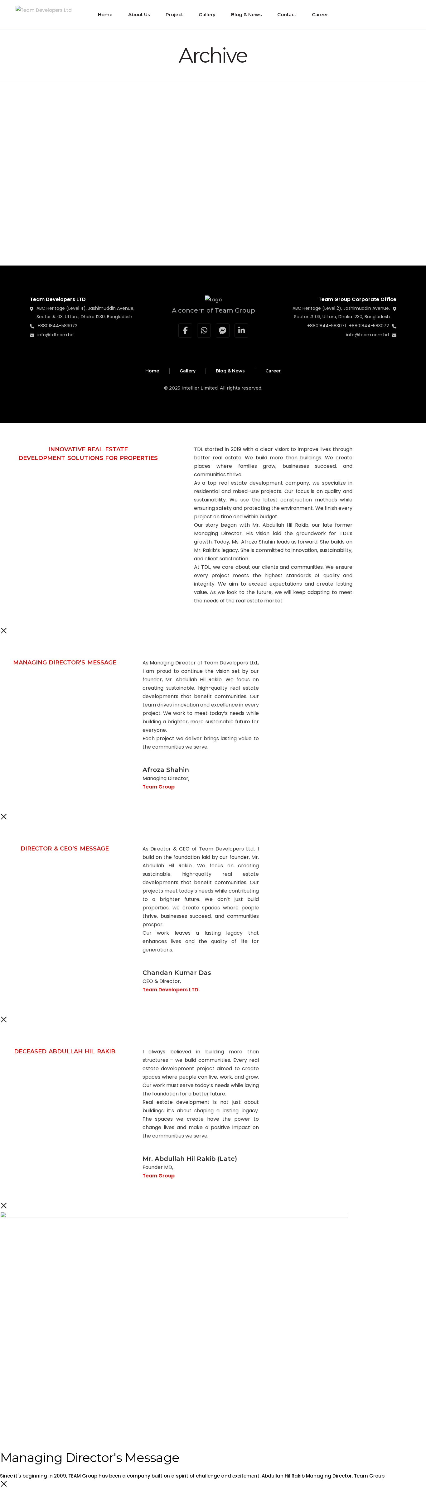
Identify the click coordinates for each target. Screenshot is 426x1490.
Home (152, 371)
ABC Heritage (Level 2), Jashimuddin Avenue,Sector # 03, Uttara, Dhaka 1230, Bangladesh (341, 312)
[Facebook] (185, 330)
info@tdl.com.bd (55, 335)
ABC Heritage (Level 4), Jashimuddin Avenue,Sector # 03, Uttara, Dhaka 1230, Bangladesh (85, 312)
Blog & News (230, 371)
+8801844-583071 (326, 326)
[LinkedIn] (241, 330)
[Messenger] (223, 330)
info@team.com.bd (367, 335)
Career (273, 371)
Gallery (188, 371)
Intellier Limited (200, 388)
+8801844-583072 (57, 326)
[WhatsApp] (204, 330)
